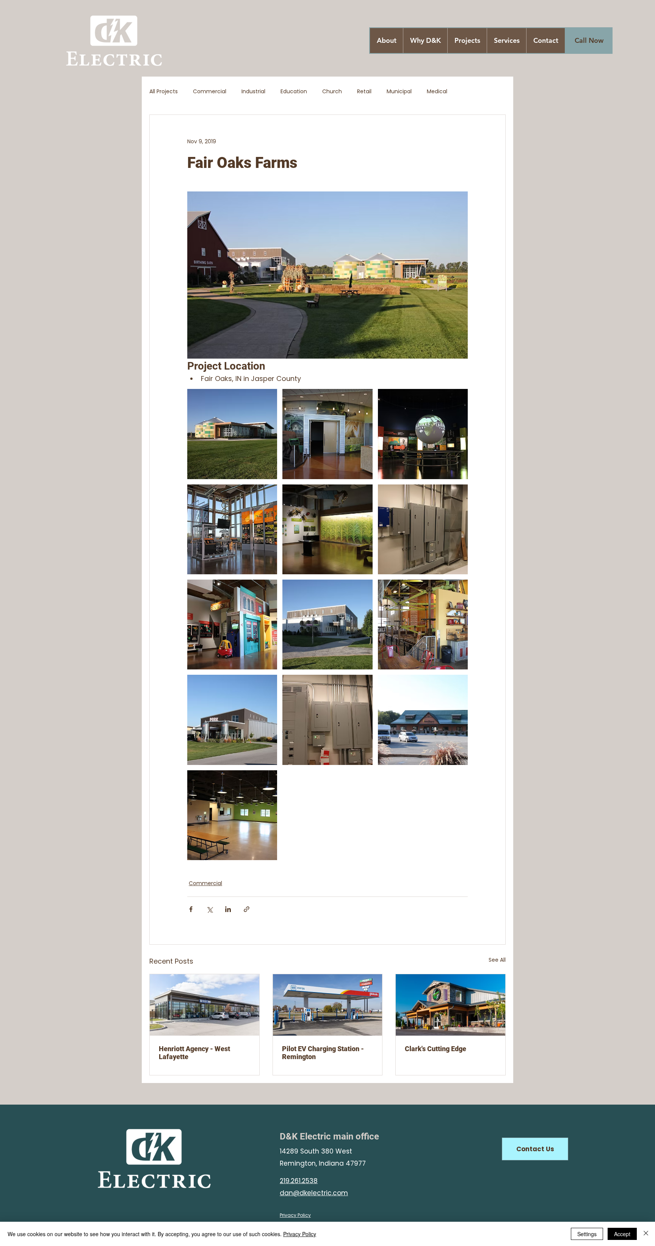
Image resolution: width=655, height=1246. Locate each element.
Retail (364, 91)
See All (497, 960)
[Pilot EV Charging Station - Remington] (327, 1005)
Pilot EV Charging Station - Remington (323, 1053)
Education (293, 91)
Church (332, 91)
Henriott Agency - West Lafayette (194, 1053)
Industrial (253, 91)
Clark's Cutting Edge (435, 1049)
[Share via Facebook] (190, 909)
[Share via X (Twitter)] (209, 909)
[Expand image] (232, 434)
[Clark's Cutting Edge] (450, 1005)
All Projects (163, 91)
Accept (622, 1234)
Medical (437, 91)
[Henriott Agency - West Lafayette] (204, 1005)
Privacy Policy (299, 1234)
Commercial (209, 91)
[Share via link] (246, 909)
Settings (587, 1234)
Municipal (399, 91)
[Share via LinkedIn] (228, 909)
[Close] (645, 1234)
